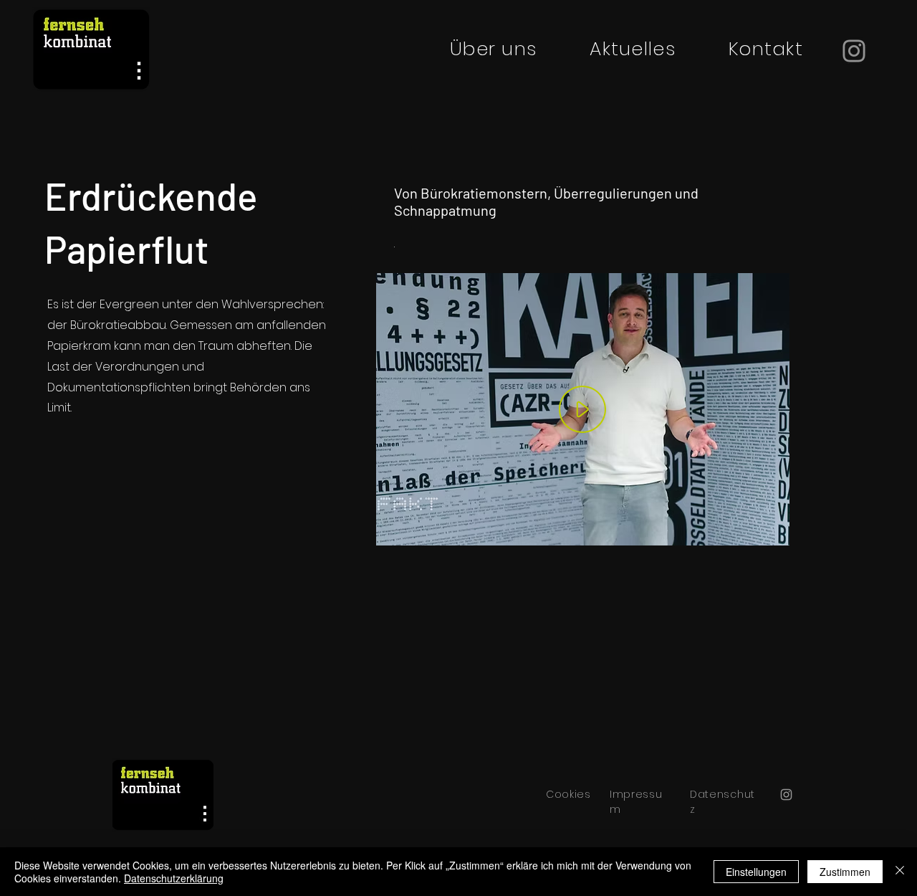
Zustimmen (845, 871)
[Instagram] (854, 51)
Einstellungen (756, 871)
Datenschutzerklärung (174, 878)
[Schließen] (899, 872)
